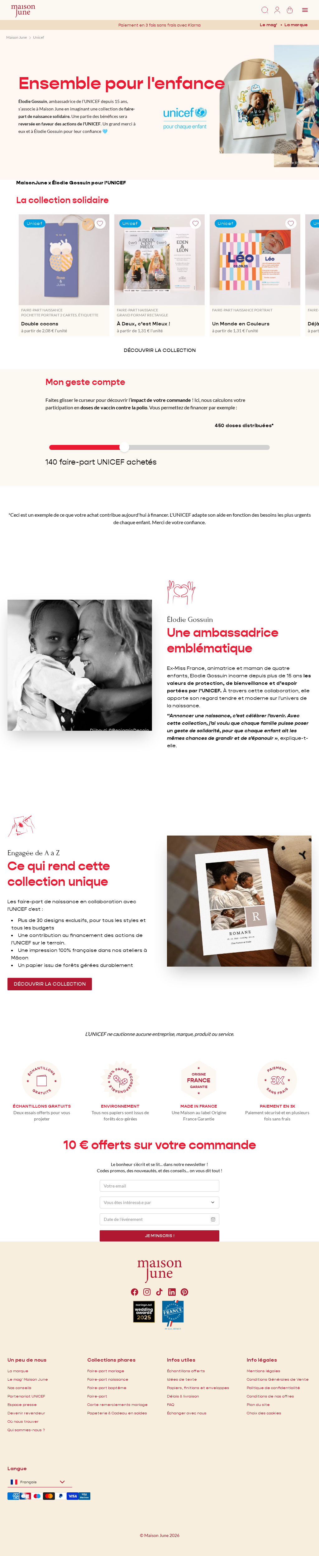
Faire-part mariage (105, 1370)
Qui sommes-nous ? (26, 1429)
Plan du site (258, 1404)
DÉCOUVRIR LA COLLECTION (160, 350)
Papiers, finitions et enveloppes (198, 1387)
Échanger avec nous (187, 1413)
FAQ (170, 1404)
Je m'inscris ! (159, 1235)
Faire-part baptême (106, 1387)
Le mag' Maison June (27, 1379)
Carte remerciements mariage (117, 1404)
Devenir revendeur (26, 1413)
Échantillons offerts (186, 1370)
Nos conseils (19, 1387)
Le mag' (268, 24)
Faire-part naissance (107, 1379)
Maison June (16, 37)
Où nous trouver (23, 1421)
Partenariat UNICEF (26, 1396)
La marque (296, 24)
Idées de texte (182, 1379)
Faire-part (97, 1396)
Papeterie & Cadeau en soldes (117, 1413)
